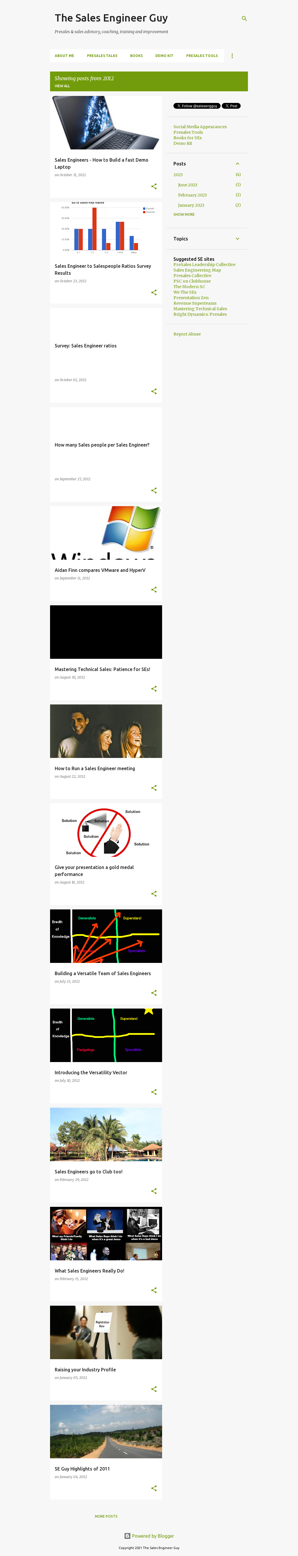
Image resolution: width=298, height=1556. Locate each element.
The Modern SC (189, 286)
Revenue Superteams (195, 303)
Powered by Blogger (152, 1536)
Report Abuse (187, 334)
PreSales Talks (102, 56)
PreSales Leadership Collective (204, 264)
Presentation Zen (191, 297)
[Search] (244, 19)
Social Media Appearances (200, 126)
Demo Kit (164, 56)
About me (64, 56)
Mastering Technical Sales (200, 308)
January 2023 (191, 205)
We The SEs (184, 292)
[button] (153, 187)
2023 (178, 174)
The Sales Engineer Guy (111, 18)
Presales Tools (202, 56)
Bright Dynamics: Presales (200, 314)
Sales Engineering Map (197, 270)
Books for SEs (187, 137)
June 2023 (187, 185)
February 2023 (192, 195)
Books (136, 56)
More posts (106, 1516)
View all (62, 86)
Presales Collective (192, 275)
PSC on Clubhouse (192, 281)
